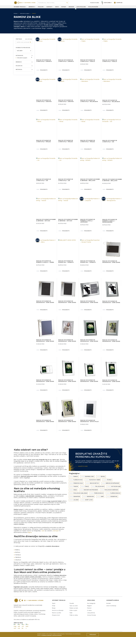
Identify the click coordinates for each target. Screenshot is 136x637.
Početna (15, 13)
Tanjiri (75, 486)
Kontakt (49, 6)
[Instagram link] (15, 626)
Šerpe (53, 608)
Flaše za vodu (77, 479)
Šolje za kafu (99, 486)
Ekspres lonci (89, 476)
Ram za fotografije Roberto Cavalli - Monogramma (109, 221)
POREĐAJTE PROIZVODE (23, 47)
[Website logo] (24, 2)
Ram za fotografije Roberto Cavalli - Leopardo (87, 221)
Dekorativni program (24, 13)
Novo (57, 6)
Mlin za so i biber (94, 479)
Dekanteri (76, 496)
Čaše (71, 612)
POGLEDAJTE (43, 70)
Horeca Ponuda (91, 615)
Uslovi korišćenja (111, 605)
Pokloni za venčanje (111, 489)
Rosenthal (113, 496)
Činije (87, 486)
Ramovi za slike (56, 612)
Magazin (71, 6)
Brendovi (32, 6)
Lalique (75, 499)
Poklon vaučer (93, 6)
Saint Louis (88, 499)
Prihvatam (92, 634)
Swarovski (90, 496)
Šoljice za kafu (74, 608)
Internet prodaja (19, 6)
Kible (75, 489)
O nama (89, 610)
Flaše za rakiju (115, 493)
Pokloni (40, 6)
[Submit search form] (67, 2)
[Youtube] (23, 626)
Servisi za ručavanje (112, 483)
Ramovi (75, 476)
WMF (102, 496)
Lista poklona (81, 6)
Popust (63, 6)
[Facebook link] (19, 626)
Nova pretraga (28, 39)
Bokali (103, 476)
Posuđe (72, 603)
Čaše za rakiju (98, 493)
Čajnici (109, 479)
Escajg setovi (94, 483)
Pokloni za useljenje (80, 493)
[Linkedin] (27, 626)
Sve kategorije (91, 603)
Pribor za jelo (78, 483)
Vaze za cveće (74, 605)
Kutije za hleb (115, 486)
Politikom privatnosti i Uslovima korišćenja (51, 635)
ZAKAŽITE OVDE (83, 466)
